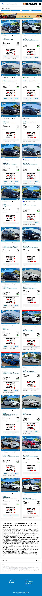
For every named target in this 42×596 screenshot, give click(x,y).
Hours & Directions (31, 4)
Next (41, 16)
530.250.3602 (31, 3)
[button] (20, 27)
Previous (1, 16)
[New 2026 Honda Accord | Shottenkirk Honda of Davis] (21, 16)
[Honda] (2, 4)
